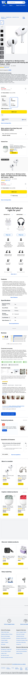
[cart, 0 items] (25, 2)
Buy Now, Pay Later (5, 655)
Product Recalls (4, 640)
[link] (8, 414)
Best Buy (3, 17)
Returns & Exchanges (5, 636)
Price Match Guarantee (5, 638)
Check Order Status (5, 632)
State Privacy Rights (21, 668)
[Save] (2, 115)
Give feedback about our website (19, 664)
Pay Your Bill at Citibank (6, 651)
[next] (25, 395)
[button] (5, 5)
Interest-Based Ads (17, 668)
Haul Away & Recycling (21, 642)
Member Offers (19, 653)
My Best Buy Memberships (21, 649)
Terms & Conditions (8, 668)
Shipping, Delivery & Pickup (6, 634)
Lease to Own (4, 653)
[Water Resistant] (10, 320)
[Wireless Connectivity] (12, 314)
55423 (10, 108)
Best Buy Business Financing (7, 657)
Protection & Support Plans (21, 640)
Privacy (13, 667)
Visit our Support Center (21, 632)
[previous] (2, 395)
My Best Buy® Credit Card (6, 649)
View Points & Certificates (21, 651)
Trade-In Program (4, 642)
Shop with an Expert (20, 634)
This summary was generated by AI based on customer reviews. (13, 359)
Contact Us (18, 644)
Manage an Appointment (21, 638)
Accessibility (3, 667)
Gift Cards (3, 644)
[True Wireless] (9, 317)
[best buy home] (4, 2)
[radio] (5, 102)
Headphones (8, 17)
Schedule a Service (20, 636)
